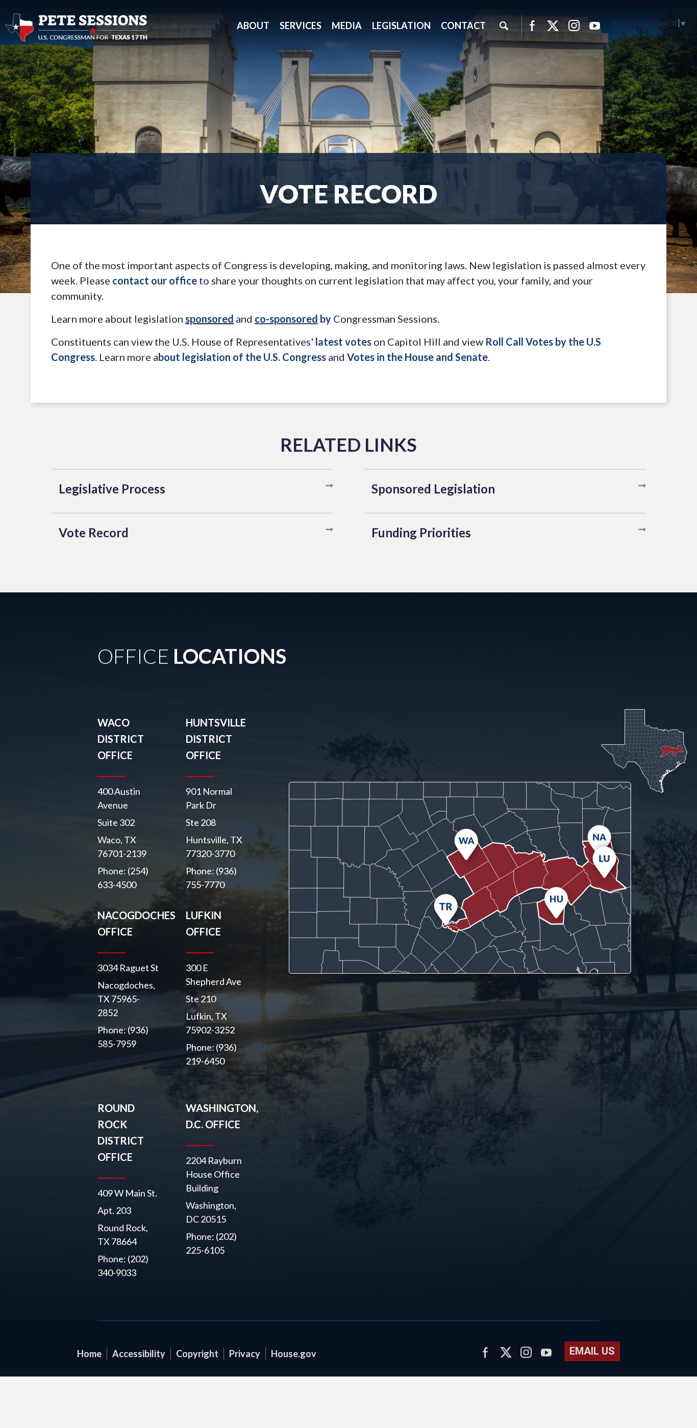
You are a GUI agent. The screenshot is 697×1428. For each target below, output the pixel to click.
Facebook (531, 25)
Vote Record (94, 532)
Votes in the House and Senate (417, 357)
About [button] (253, 25)
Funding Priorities (421, 532)
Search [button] (503, 25)
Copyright (197, 1353)
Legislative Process (112, 488)
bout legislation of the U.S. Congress (242, 357)
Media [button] (347, 25)
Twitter (553, 25)
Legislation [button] (401, 25)
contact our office (154, 280)
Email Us (592, 1351)
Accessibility (138, 1353)
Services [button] (300, 25)
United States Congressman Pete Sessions (76, 27)
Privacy (244, 1353)
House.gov (293, 1353)
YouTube (595, 25)
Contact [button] (463, 25)
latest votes (343, 341)
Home (89, 1353)
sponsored (209, 319)
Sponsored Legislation (433, 488)
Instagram (574, 25)
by (293, 319)
